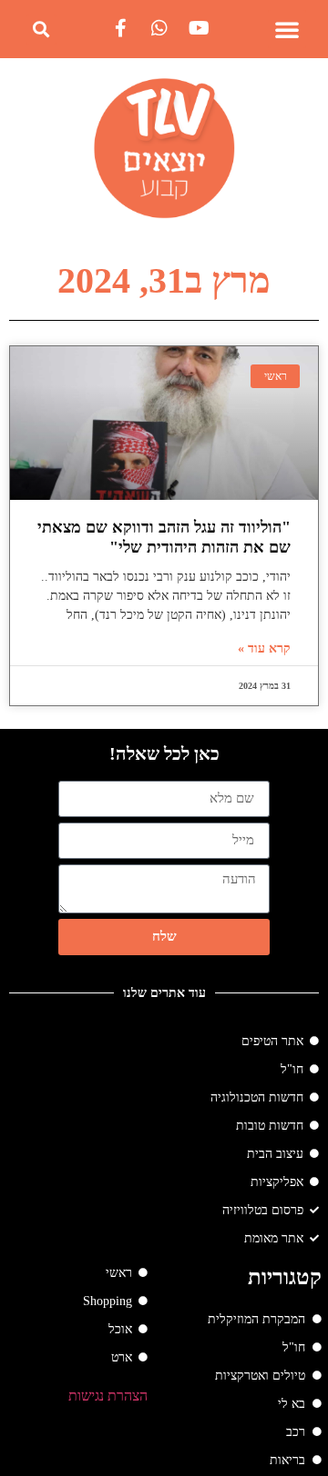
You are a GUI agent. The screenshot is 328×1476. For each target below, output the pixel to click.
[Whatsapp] (159, 28)
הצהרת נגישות (108, 1395)
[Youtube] (198, 28)
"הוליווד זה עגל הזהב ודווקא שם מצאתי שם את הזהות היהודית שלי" (164, 537)
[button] (287, 29)
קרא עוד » (264, 648)
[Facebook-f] (120, 28)
